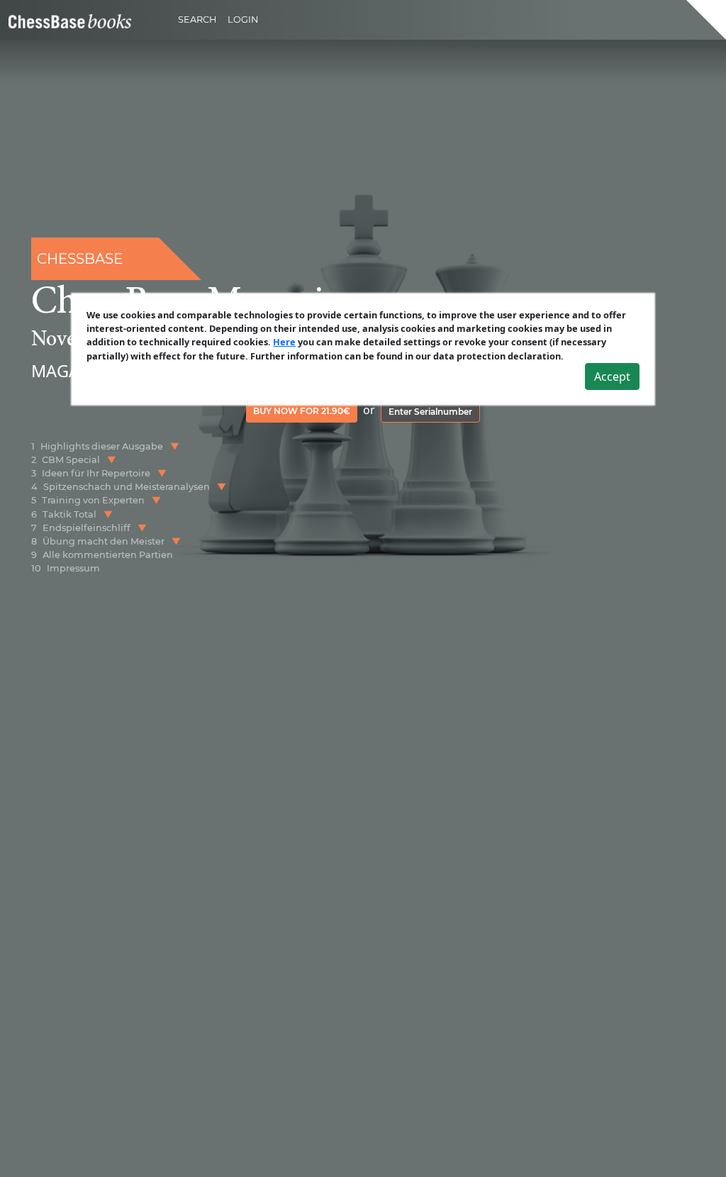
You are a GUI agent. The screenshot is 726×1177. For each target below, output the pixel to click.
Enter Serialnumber (430, 411)
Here (284, 341)
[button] (174, 446)
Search (197, 19)
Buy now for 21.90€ (301, 411)
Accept (612, 376)
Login (243, 19)
